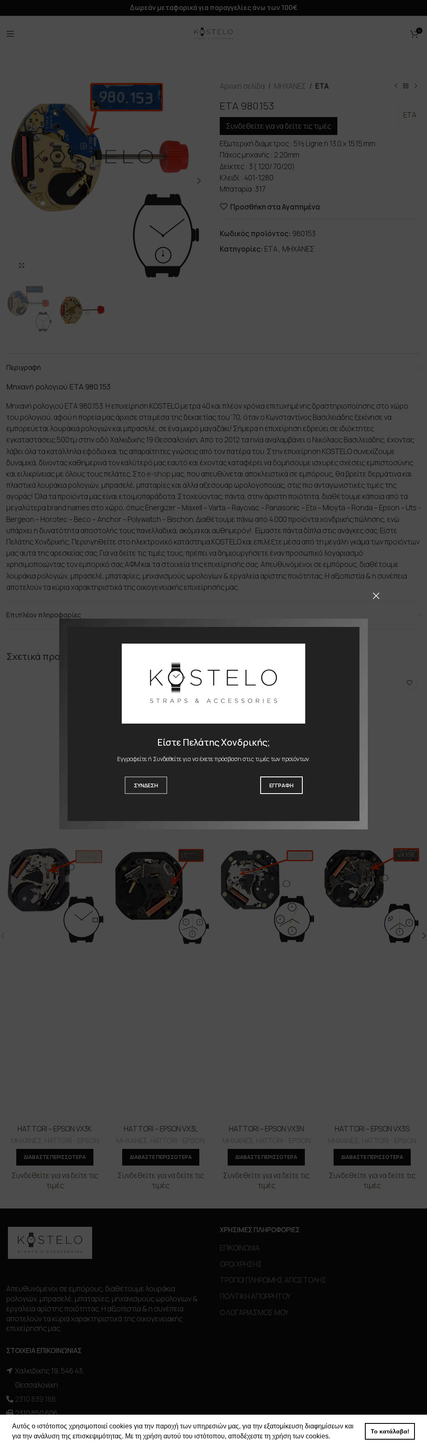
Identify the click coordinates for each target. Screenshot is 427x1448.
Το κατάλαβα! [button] (390, 1431)
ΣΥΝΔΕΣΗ (146, 785)
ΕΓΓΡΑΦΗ (281, 785)
